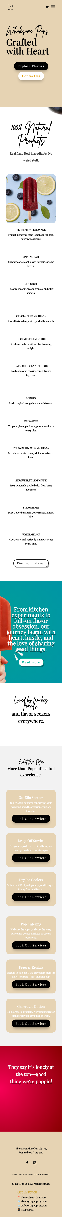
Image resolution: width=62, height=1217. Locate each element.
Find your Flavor (31, 563)
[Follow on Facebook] (27, 1163)
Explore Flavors (31, 66)
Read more (31, 662)
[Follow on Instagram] (35, 1163)
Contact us (31, 76)
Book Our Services (31, 819)
